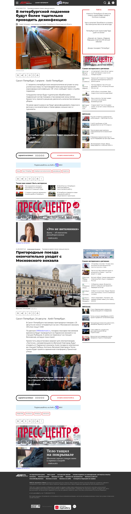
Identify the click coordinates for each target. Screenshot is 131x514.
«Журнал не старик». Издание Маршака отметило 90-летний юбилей (98, 40)
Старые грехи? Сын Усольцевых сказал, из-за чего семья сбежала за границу (102, 106)
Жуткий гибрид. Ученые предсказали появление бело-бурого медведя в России (103, 279)
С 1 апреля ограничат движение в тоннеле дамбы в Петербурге (35, 193)
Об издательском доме (37, 474)
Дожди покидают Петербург (99, 48)
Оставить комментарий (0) (65, 155)
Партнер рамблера (47, 506)
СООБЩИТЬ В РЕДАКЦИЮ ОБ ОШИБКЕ (84, 478)
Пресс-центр (51, 474)
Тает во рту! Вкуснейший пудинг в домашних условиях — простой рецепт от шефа (102, 272)
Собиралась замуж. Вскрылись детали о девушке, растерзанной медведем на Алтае (101, 285)
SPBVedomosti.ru (43, 331)
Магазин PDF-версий (63, 474)
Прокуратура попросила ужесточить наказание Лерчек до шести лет (102, 323)
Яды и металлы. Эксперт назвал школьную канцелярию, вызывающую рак (101, 99)
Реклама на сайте (57, 476)
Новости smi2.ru (23, 243)
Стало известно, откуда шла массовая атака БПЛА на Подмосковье (99, 331)
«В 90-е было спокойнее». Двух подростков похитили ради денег (102, 92)
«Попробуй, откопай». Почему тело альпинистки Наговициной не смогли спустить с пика (102, 265)
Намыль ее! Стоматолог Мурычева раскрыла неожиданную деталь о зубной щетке (102, 79)
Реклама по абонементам (74, 476)
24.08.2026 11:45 (21, 249)
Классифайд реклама (36, 478)
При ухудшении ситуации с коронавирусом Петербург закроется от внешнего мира (34, 187)
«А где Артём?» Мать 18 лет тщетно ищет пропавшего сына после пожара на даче (102, 72)
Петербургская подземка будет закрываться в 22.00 (53, 136)
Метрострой (20, 70)
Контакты (32, 476)
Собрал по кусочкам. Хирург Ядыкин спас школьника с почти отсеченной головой (103, 292)
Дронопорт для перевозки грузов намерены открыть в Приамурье (101, 337)
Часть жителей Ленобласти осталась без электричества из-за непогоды (99, 23)
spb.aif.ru (34, 308)
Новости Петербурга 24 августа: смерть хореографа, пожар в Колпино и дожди (98, 15)
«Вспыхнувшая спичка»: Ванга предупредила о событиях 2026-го (101, 144)
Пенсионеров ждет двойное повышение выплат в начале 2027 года (101, 132)
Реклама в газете (43, 476)
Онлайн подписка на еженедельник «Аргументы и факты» (92, 474)
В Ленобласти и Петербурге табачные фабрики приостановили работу (66, 187)
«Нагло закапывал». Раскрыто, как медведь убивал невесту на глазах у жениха (102, 299)
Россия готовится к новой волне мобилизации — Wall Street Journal (101, 117)
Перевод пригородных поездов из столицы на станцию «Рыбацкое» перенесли (52, 378)
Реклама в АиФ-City (91, 476)
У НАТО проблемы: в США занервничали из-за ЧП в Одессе (100, 124)
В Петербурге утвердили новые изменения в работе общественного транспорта (67, 194)
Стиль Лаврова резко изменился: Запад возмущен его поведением (101, 310)
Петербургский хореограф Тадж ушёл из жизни (98, 31)
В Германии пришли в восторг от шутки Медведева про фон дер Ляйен (102, 137)
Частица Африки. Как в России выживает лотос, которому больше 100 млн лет (102, 86)
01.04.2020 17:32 (21, 8)
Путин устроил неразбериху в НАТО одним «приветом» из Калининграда (102, 316)
